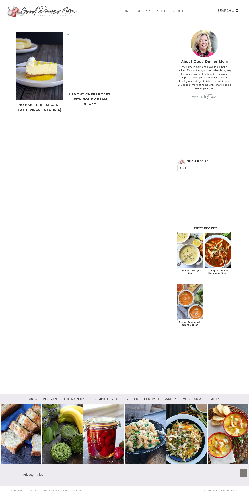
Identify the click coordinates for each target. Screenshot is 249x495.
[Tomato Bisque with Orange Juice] (190, 302)
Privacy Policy (33, 475)
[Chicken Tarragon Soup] (190, 250)
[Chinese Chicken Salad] (186, 462)
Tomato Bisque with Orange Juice (190, 323)
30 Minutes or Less (111, 399)
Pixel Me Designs (227, 490)
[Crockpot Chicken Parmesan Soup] (218, 250)
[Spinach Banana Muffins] (62, 462)
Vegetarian (193, 399)
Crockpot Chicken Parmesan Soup (218, 271)
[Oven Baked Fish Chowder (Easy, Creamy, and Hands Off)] (228, 462)
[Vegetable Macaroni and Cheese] (145, 462)
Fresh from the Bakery (155, 399)
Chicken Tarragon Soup (190, 271)
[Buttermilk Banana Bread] (21, 462)
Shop (214, 399)
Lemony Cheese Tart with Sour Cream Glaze (89, 99)
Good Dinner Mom (41, 11)
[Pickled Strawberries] (103, 462)
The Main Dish (76, 399)
